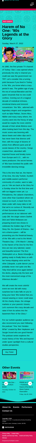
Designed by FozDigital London (10, 440)
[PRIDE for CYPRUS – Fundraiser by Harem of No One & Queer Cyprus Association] (26, 375)
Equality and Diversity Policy (10, 435)
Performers (27, 407)
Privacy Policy (6, 433)
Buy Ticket (9, 352)
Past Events (7, 21)
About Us (6, 407)
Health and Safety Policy (26, 435)
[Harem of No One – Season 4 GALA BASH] (9, 375)
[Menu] (32, 4)
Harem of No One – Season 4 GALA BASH (8, 385)
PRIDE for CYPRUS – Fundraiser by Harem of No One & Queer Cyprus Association (26, 387)
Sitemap (4, 438)
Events (16, 407)
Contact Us (7, 411)
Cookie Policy (15, 433)
